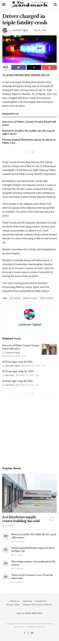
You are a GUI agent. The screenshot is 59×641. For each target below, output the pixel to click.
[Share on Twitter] (34, 67)
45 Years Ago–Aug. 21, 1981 (17, 361)
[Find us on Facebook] (24, 633)
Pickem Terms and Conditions (37, 604)
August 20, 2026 (31, 366)
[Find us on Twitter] (28, 633)
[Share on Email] (49, 67)
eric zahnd (15, 298)
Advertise (27, 601)
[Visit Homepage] (29, 5)
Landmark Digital (20, 30)
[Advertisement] (29, 432)
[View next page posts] (32, 152)
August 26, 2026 (12, 356)
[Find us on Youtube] (32, 633)
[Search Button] (55, 4)
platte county (30, 298)
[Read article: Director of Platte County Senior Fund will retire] (49, 349)
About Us (14, 601)
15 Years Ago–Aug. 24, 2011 (17, 380)
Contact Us (40, 601)
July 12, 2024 (40, 30)
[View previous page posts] (27, 152)
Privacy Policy (13, 604)
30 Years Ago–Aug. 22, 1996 (18, 371)
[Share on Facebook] (18, 67)
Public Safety (46, 298)
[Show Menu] (3, 4)
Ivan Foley (9, 375)
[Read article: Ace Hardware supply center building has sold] (29, 493)
